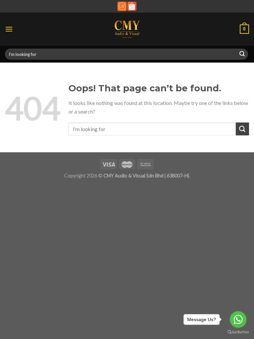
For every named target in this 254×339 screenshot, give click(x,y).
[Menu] (9, 29)
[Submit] (242, 54)
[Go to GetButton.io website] (238, 332)
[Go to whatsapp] (238, 319)
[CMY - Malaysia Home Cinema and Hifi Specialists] (127, 29)
